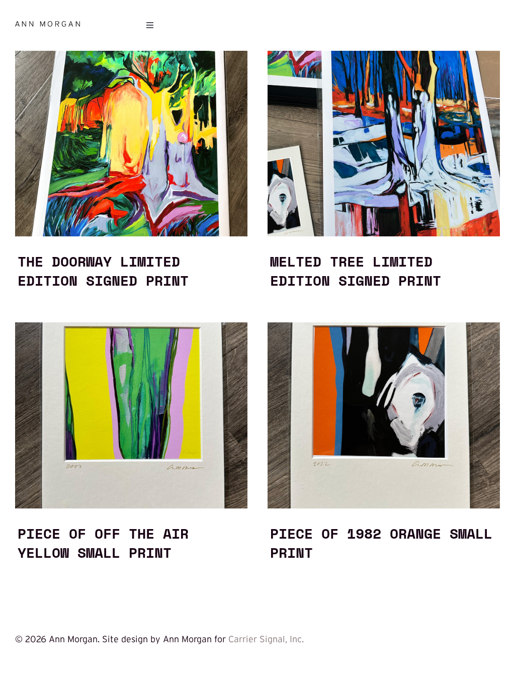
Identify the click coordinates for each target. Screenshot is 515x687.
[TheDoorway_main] (131, 55)
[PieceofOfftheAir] (131, 327)
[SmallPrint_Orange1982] (384, 327)
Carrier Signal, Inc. (266, 639)
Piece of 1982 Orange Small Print (381, 542)
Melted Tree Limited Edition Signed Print (355, 270)
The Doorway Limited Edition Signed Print (103, 270)
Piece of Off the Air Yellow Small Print (103, 542)
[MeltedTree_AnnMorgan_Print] (384, 55)
